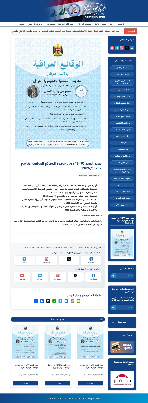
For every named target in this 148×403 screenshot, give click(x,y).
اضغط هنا (86, 215)
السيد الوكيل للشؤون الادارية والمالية (122, 82)
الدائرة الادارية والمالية (122, 96)
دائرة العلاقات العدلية (122, 130)
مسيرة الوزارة (100, 24)
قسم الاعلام (122, 185)
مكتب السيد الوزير (122, 68)
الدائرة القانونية (122, 149)
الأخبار (111, 24)
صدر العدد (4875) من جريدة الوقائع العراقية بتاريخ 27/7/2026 (91, 367)
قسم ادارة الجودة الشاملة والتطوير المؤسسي (122, 170)
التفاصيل (25, 383)
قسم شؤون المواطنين (122, 191)
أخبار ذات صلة (57, 319)
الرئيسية (120, 24)
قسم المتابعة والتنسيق (122, 178)
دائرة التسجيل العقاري (122, 103)
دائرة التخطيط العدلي (122, 110)
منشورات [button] (51, 24)
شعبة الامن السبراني (122, 198)
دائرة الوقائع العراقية (122, 156)
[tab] (122, 322)
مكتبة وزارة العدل (122, 205)
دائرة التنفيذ (122, 143)
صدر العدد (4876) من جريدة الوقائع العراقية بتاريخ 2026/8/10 (59, 367)
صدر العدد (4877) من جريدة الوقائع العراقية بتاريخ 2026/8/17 (26, 367)
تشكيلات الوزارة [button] (85, 24)
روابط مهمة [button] (122, 322)
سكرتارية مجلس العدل (122, 90)
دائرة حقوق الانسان (122, 163)
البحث (21, 24)
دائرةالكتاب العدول (122, 136)
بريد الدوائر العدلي (35, 24)
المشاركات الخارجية (66, 24)
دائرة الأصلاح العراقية (122, 116)
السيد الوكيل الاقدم (122, 74)
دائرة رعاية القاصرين (122, 123)
